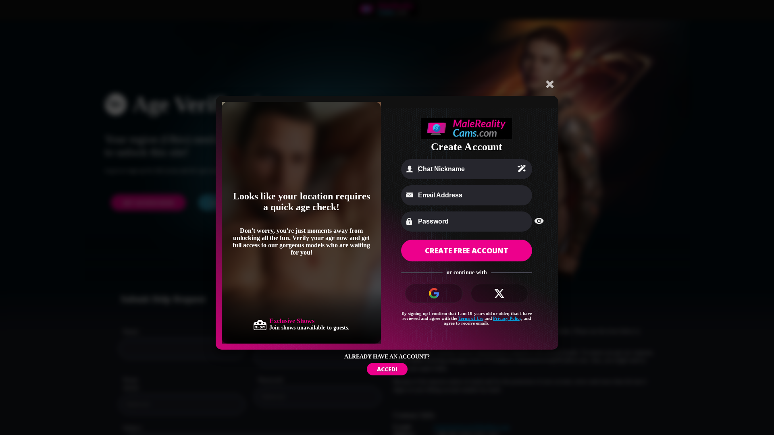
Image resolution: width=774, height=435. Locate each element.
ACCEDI (387, 369)
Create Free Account (466, 250)
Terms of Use (470, 318)
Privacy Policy (507, 318)
